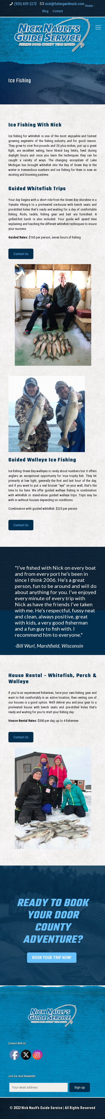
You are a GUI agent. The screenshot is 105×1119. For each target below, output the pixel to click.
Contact (57, 11)
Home (89, 6)
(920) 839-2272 (25, 4)
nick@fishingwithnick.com (64, 4)
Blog (45, 11)
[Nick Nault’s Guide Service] (52, 36)
